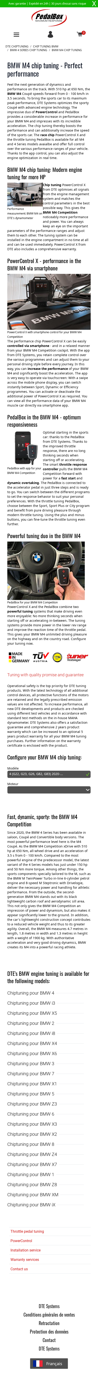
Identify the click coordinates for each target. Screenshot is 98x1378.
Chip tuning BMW (45, 46)
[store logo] (49, 17)
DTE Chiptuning (16, 46)
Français (54, 1363)
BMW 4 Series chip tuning (28, 50)
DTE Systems (49, 1306)
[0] (80, 34)
